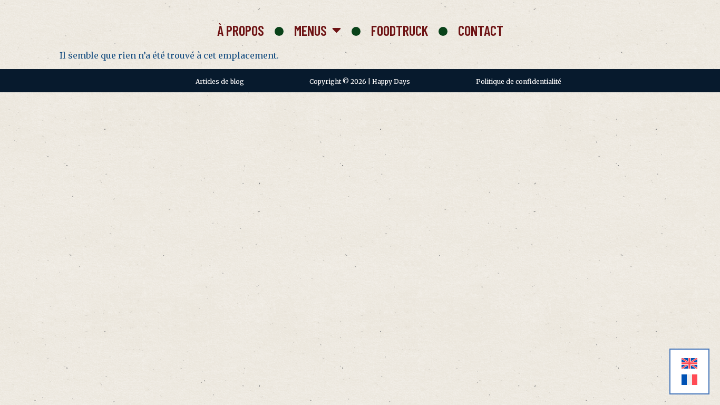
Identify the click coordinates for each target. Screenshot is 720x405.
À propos (240, 30)
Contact (480, 30)
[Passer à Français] (689, 380)
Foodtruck (399, 30)
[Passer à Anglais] (689, 363)
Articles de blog (220, 81)
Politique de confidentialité (518, 81)
